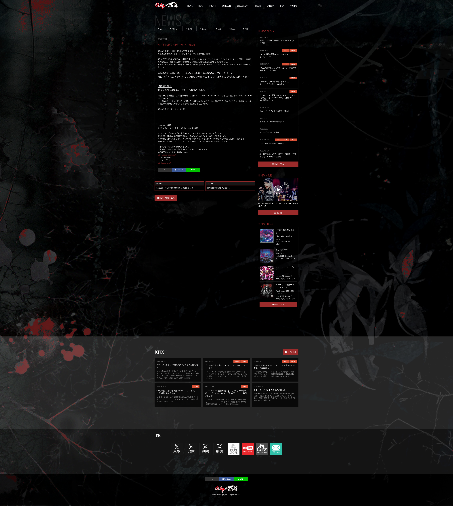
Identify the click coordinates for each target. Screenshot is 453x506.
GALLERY (270, 5)
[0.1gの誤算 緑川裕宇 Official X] (177, 449)
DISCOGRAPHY (243, 5)
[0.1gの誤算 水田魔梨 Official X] (205, 449)
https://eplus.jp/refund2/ (167, 155)
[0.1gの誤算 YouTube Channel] (248, 449)
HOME (190, 5)
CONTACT (294, 5)
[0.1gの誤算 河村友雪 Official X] (191, 449)
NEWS (200, 5)
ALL (161, 28)
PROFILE (212, 5)
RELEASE (204, 28)
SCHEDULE (226, 5)
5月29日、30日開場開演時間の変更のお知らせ (174, 186)
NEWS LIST (292, 351)
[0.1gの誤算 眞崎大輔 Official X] (219, 449)
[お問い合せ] (276, 449)
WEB (246, 28)
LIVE (219, 28)
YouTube (279, 212)
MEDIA (258, 5)
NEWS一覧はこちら (167, 198)
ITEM (282, 5)
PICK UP (175, 28)
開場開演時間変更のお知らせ (218, 186)
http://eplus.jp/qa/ (164, 163)
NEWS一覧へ (279, 164)
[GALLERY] (262, 449)
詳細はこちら (279, 304)
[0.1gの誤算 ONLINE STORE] (233, 449)
